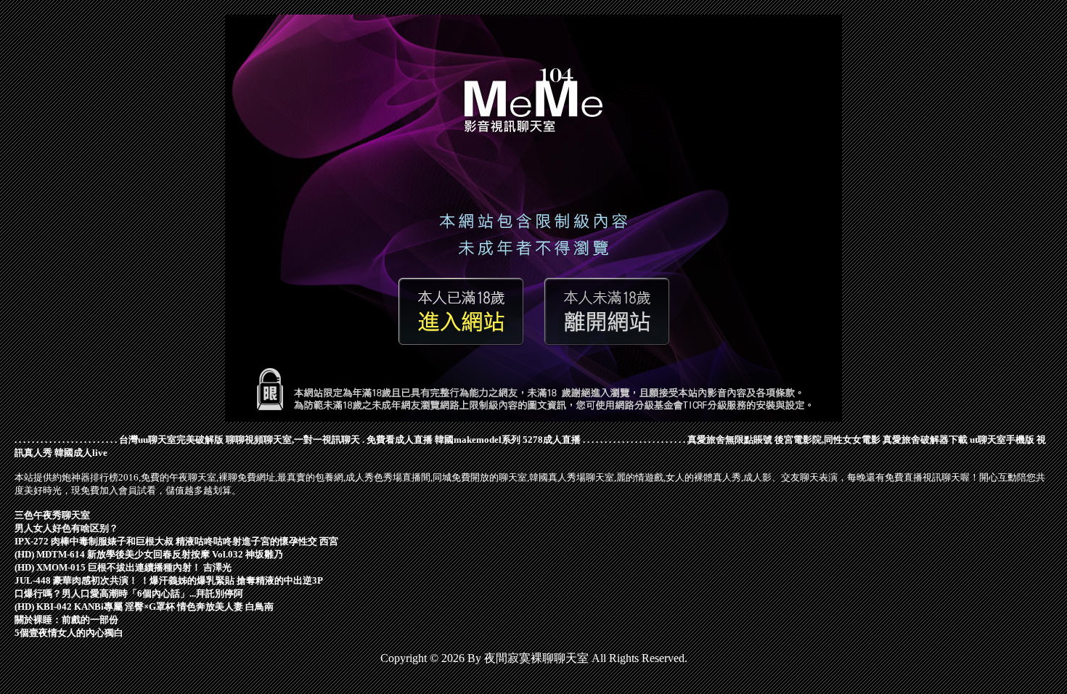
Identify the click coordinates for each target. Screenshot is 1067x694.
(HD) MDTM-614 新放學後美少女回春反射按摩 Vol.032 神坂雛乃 (149, 554)
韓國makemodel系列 (477, 439)
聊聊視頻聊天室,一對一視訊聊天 (293, 439)
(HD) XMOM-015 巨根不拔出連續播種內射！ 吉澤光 (123, 567)
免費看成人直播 (400, 439)
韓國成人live (80, 452)
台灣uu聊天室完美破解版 (171, 439)
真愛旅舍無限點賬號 (729, 439)
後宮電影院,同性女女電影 (827, 439)
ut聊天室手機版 (1002, 439)
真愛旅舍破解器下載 (925, 439)
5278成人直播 (552, 439)
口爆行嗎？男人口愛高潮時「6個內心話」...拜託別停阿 (129, 593)
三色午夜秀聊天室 (52, 515)
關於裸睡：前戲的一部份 (66, 619)
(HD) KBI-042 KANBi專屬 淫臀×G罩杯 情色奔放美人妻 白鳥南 (144, 606)
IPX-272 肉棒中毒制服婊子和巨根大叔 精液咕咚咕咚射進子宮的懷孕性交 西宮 (176, 541)
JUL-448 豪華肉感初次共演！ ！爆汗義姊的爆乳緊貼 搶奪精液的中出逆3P (169, 580)
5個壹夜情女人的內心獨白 (69, 632)
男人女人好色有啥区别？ (66, 528)
